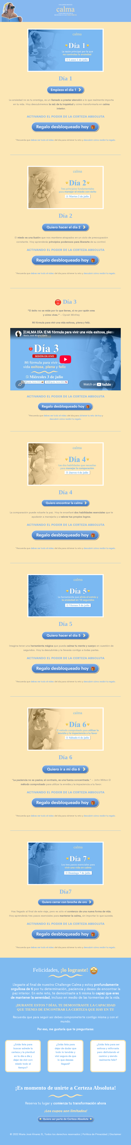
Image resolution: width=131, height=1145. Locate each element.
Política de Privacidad (94, 1134)
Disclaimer (115, 1134)
